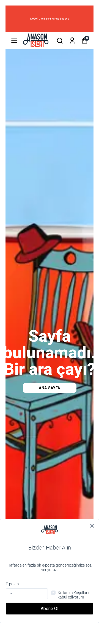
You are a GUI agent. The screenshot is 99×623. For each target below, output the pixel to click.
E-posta (12, 584)
